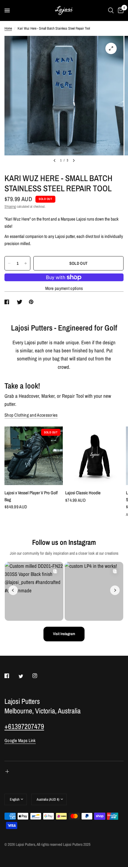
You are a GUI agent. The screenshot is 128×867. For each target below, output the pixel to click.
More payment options (64, 288)
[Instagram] (39, 675)
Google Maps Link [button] (20, 740)
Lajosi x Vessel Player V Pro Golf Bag (31, 496)
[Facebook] (11, 675)
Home (8, 28)
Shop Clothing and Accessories (31, 415)
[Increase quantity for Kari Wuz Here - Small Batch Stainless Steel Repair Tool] (25, 263)
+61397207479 (24, 726)
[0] (120, 10)
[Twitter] (25, 676)
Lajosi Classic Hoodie (83, 493)
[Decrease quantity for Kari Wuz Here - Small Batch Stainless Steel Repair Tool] (9, 263)
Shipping (10, 206)
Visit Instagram (64, 633)
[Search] (111, 10)
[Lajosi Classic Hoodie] (94, 455)
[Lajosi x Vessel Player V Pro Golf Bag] (33, 455)
